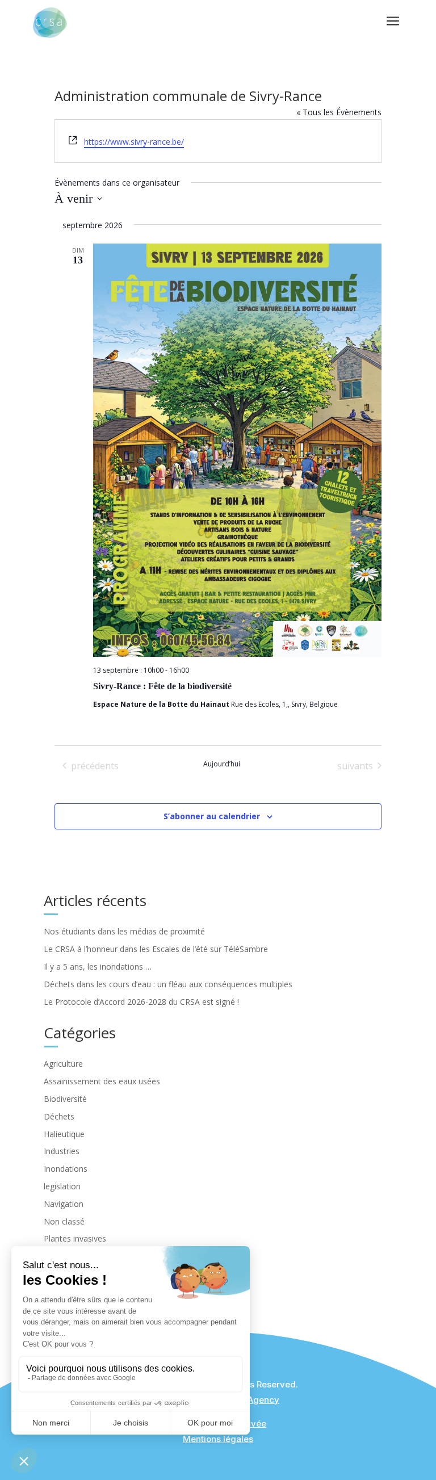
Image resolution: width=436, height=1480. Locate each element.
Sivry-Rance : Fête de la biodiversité (162, 686)
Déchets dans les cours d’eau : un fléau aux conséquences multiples (168, 984)
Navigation (63, 1203)
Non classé (64, 1221)
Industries (61, 1151)
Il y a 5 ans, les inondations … (98, 966)
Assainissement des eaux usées (102, 1081)
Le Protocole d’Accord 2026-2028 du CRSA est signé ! (141, 1001)
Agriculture (63, 1063)
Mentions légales (218, 1438)
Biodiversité (65, 1098)
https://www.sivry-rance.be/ (134, 141)
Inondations (65, 1168)
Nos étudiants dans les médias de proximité (124, 931)
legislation (62, 1186)
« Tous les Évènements (339, 112)
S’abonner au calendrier (212, 816)
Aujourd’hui (221, 764)
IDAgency (259, 1399)
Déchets (59, 1116)
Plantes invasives (75, 1238)
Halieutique (64, 1134)
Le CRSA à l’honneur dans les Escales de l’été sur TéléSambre (156, 949)
